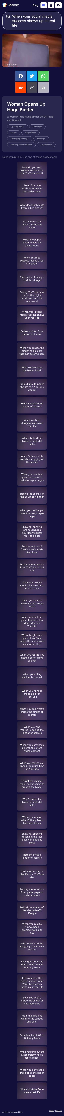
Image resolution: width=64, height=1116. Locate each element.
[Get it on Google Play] (58, 5)
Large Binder (46, 144)
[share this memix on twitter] (32, 76)
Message (41, 139)
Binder (14, 133)
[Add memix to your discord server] (43, 5)
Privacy (58, 1110)
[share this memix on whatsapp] (43, 76)
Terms (51, 1110)
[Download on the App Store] (51, 5)
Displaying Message (20, 139)
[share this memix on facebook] (20, 76)
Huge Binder (30, 133)
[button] (32, 87)
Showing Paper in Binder (21, 144)
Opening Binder (17, 127)
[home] (10, 5)
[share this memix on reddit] (20, 87)
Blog (35, 5)
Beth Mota (37, 127)
